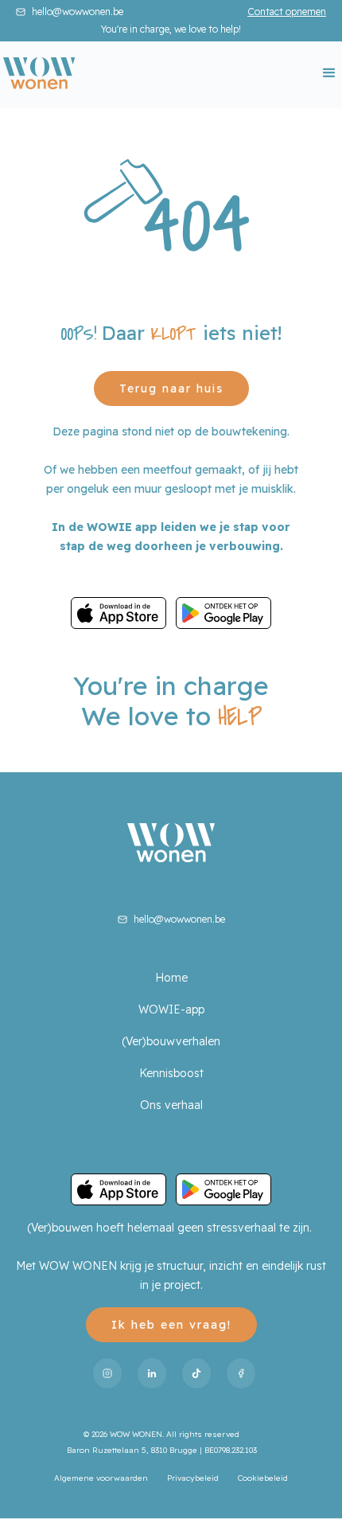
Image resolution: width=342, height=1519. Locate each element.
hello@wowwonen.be (77, 12)
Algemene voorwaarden (101, 1478)
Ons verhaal (171, 1105)
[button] (324, 73)
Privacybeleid (193, 1478)
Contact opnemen (286, 12)
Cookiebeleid (263, 1478)
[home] (39, 73)
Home (171, 977)
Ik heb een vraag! (171, 1325)
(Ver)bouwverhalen (171, 1041)
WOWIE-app (171, 1009)
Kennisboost (171, 1073)
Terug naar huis (171, 388)
